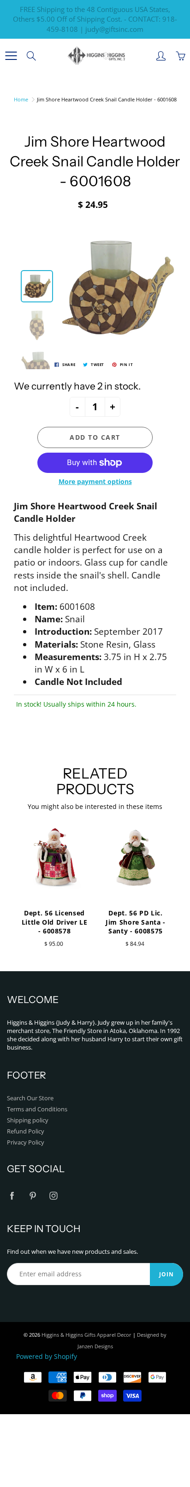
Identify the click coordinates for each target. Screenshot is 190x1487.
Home (21, 99)
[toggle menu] (11, 56)
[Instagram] (53, 1196)
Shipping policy (27, 1120)
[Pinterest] (32, 1196)
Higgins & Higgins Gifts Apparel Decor (86, 1334)
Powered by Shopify (46, 1356)
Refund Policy (25, 1131)
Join (166, 1274)
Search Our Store (30, 1098)
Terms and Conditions (37, 1109)
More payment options (95, 481)
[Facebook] (12, 1196)
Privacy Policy (25, 1142)
